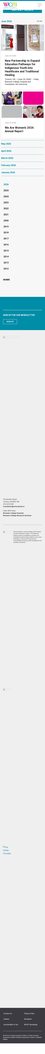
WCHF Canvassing (30, 1025)
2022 (6, 208)
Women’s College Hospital (13, 513)
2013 (6, 262)
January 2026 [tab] (8, 172)
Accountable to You (11, 1025)
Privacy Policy (29, 1014)
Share (6, 280)
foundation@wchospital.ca (13, 506)
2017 (6, 238)
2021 (6, 214)
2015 (6, 250)
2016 (6, 244)
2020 (6, 220)
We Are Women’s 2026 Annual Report (19, 129)
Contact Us (8, 1014)
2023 (6, 202)
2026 (6, 184)
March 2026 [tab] (7, 158)
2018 (6, 232)
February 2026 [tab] (8, 165)
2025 (6, 190)
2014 (6, 256)
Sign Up (10, 322)
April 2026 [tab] (6, 151)
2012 (6, 268)
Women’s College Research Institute (17, 516)
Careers (6, 1019)
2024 (6, 196)
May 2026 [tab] (6, 143)
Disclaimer (28, 1019)
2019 (6, 226)
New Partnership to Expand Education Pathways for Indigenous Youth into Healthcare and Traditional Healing (22, 68)
